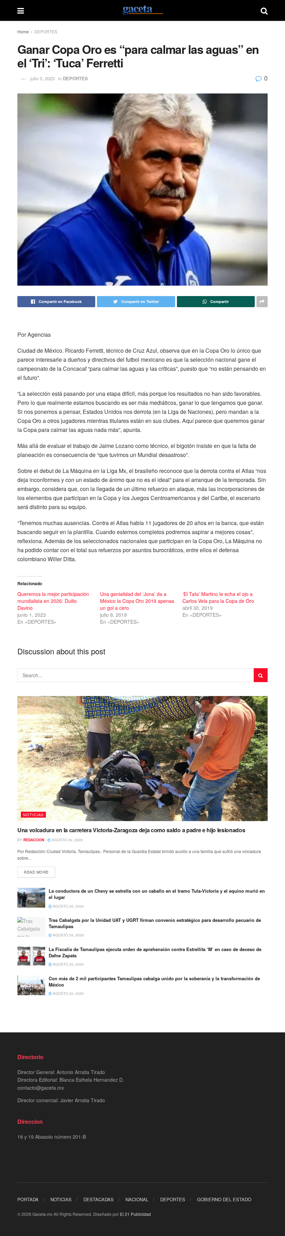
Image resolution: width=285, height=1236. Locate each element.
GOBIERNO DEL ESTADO (224, 1199)
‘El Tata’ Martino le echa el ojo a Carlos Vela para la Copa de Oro (218, 597)
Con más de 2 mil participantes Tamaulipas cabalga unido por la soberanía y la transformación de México (154, 981)
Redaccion (33, 839)
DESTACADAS (98, 1199)
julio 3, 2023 (42, 78)
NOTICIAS (33, 814)
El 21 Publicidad (135, 1214)
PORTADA (28, 1199)
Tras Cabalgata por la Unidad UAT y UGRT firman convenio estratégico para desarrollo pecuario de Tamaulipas (155, 923)
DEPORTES (45, 31)
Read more (36, 872)
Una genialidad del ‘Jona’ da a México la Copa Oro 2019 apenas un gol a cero (137, 600)
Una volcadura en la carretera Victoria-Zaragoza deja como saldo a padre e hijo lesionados (131, 830)
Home (23, 31)
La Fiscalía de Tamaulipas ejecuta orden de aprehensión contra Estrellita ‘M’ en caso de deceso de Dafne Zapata (155, 952)
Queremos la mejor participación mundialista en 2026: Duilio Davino (53, 600)
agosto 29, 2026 (67, 839)
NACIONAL (136, 1199)
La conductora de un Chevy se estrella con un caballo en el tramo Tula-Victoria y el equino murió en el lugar (157, 893)
